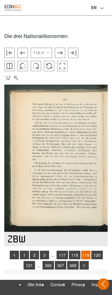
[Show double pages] (9, 66)
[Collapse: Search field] (107, 8)
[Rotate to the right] (36, 66)
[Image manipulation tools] (16, 78)
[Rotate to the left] (23, 66)
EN (93, 7)
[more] (84, 265)
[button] (8, 78)
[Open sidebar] (103, 284)
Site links (36, 284)
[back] (14, 255)
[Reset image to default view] (49, 66)
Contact (58, 284)
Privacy (78, 284)
